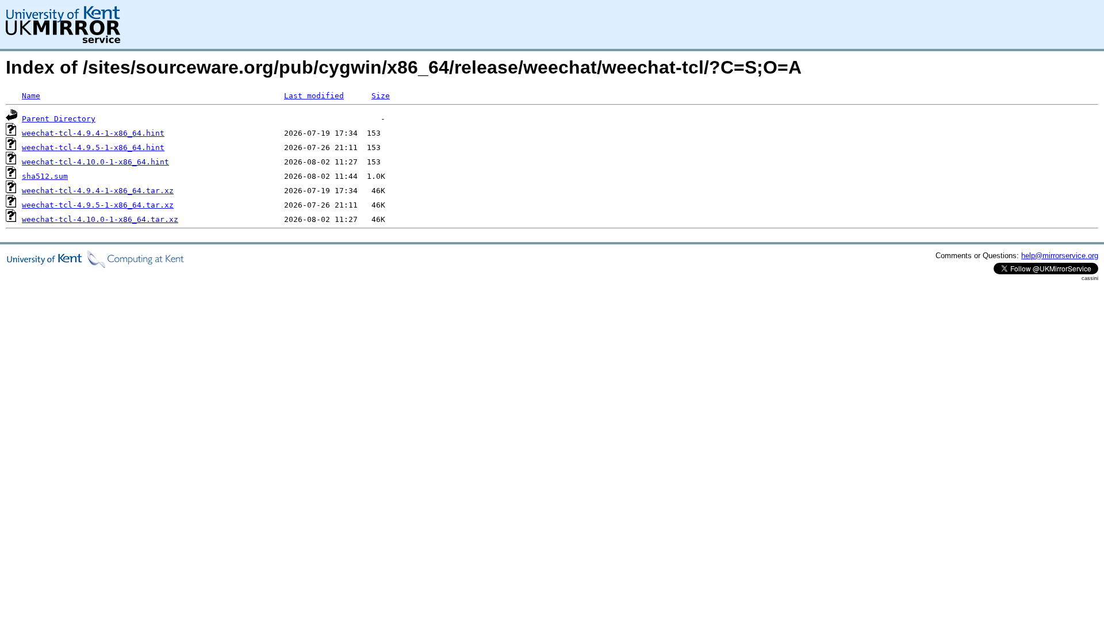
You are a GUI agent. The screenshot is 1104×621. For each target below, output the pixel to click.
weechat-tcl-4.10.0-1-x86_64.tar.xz (100, 219)
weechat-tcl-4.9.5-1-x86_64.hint (93, 147)
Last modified (314, 95)
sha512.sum (45, 176)
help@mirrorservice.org (1059, 255)
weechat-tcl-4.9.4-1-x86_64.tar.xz (98, 190)
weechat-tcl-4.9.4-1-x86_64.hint (93, 133)
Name (31, 95)
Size (380, 95)
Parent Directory (58, 118)
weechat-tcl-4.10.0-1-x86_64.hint (95, 162)
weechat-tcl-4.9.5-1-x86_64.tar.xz (98, 205)
